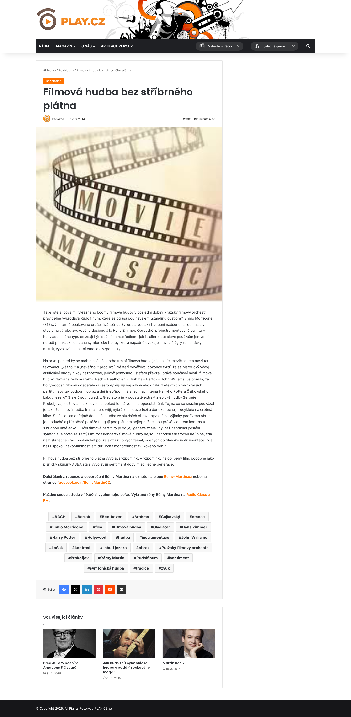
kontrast (82, 547)
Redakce (58, 119)
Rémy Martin (112, 557)
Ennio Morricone (67, 527)
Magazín (64, 46)
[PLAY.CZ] (71, 19)
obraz (144, 547)
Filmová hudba (127, 527)
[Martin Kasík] (189, 643)
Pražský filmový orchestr (184, 547)
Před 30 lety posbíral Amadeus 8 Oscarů (61, 665)
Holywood (96, 537)
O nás (86, 46)
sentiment (179, 557)
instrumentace (155, 537)
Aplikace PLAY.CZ (117, 46)
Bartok (84, 516)
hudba (124, 537)
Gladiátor (161, 527)
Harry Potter (63, 537)
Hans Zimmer (194, 527)
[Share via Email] (121, 589)
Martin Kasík (173, 663)
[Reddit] (110, 589)
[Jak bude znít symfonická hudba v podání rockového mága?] (129, 643)
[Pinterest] (98, 589)
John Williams (194, 537)
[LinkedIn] (87, 589)
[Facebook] (64, 589)
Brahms (141, 516)
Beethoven (112, 516)
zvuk (165, 568)
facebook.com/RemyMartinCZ (84, 482)
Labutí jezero (114, 547)
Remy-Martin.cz (178, 476)
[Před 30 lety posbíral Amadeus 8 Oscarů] (69, 643)
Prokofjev (80, 557)
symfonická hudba (107, 568)
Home (51, 70)
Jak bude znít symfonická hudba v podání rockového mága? (126, 667)
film (98, 527)
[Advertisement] (271, 93)
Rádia (44, 46)
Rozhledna (66, 70)
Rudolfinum (147, 557)
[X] (75, 589)
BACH (60, 516)
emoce (198, 516)
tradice (142, 568)
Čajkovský (170, 516)
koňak (57, 547)
